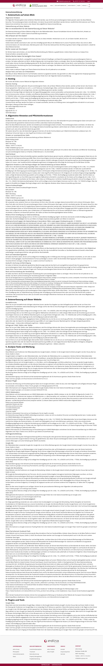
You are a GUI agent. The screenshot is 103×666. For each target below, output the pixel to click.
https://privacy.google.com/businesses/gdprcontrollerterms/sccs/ (72, 628)
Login (88, 1)
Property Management (36, 656)
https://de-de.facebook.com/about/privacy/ (69, 550)
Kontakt (63, 649)
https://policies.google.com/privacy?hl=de (82, 630)
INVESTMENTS (72, 5)
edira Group (16, 649)
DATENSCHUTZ (57, 665)
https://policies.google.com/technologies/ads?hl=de (23, 497)
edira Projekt (50, 652)
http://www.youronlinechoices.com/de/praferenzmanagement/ (47, 597)
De (89, 4)
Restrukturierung (34, 654)
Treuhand (32, 652)
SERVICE (84, 5)
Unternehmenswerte (18, 654)
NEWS (78, 5)
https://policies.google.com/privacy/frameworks (22, 466)
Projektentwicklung (35, 659)
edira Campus (51, 649)
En (89, 6)
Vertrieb (63, 654)
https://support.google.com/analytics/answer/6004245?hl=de (26, 390)
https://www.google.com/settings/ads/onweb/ (21, 488)
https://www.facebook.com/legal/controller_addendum (34, 570)
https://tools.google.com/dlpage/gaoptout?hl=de (41, 386)
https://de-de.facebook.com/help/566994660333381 (68, 583)
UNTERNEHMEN (17, 646)
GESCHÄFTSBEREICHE (60, 5)
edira (51, 5)
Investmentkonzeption (36, 649)
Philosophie (16, 652)
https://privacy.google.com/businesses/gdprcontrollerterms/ (26, 628)
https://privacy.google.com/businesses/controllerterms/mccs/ (27, 379)
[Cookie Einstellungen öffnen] (3, 662)
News (14, 656)
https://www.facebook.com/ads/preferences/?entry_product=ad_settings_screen (33, 591)
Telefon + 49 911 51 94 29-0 (82, 656)
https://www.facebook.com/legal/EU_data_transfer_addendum (27, 583)
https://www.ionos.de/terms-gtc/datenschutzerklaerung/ (35, 431)
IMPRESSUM (45, 665)
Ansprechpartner (65, 652)
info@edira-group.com (81, 658)
